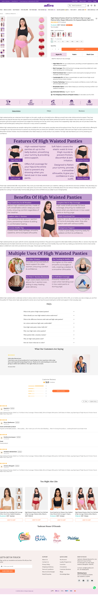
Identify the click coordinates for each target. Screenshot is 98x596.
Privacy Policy (46, 564)
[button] (94, 5)
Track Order (74, 1)
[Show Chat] (95, 588)
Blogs (94, 1)
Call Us (89, 1)
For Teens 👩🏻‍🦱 (32, 9)
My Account (63, 559)
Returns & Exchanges (48, 571)
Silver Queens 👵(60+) (63, 9)
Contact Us (45, 562)
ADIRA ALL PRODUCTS (11, 13)
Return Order (83, 1)
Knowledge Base (65, 574)
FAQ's (49, 111)
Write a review (61, 391)
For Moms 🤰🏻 (51, 9)
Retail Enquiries (46, 574)
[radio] (53, 34)
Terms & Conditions (47, 569)
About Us (45, 559)
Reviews (82, 111)
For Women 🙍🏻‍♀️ (42, 9)
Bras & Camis (7, 9)
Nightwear (16, 9)
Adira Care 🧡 (82, 9)
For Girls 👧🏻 (24, 9)
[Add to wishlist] (96, 18)
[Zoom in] (44, 19)
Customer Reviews (65, 569)
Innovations (63, 567)
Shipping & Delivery (48, 567)
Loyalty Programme (65, 562)
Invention (62, 564)
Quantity (53, 46)
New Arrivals (91, 9)
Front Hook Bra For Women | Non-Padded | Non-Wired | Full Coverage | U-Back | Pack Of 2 (61, 513)
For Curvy (73, 9)
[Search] (70, 5)
